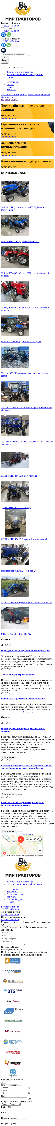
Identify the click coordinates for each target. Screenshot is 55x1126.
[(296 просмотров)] (21, 794)
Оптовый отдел (14, 899)
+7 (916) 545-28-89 (10, 31)
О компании (13, 82)
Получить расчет (9, 1123)
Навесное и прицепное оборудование (25, 74)
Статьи (10, 77)
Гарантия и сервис (16, 894)
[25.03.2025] (18, 794)
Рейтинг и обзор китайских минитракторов (23, 698)
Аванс (4, 1090)
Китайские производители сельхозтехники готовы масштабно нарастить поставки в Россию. (26, 766)
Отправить (6, 947)
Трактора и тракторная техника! (18, 674)
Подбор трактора (9, 99)
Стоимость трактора (11, 1085)
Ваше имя (6, 1107)
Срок (3, 1096)
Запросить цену (8, 118)
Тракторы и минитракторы (20, 72)
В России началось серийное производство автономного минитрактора (22, 803)
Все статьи (27, 712)
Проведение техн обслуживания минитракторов (25, 650)
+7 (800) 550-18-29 (10, 26)
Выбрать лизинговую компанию (16, 1101)
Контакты (11, 89)
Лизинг (10, 84)
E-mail (4, 1112)
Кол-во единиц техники (12, 1079)
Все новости (28, 834)
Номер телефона (9, 1118)
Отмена (15, 947)
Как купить (12, 891)
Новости (11, 87)
